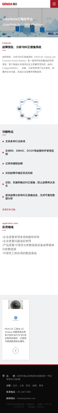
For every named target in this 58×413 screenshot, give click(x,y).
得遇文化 (40, 407)
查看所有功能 (8, 209)
